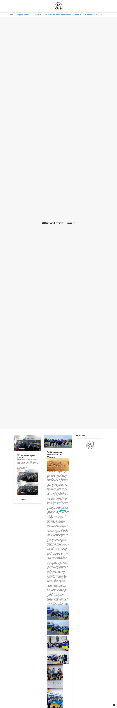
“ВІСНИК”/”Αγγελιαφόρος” (93, 15)
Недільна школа (23, 15)
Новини (10, 15)
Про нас (78, 15)
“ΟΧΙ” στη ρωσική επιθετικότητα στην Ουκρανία (54, 454)
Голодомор (37, 15)
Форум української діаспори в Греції (58, 15)
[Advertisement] (88, 464)
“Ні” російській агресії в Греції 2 (26, 456)
